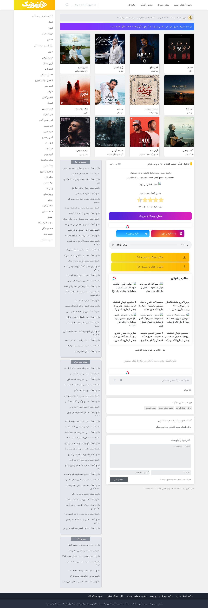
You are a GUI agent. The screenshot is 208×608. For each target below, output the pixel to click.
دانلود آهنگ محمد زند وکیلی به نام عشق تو (82, 255)
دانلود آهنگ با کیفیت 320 (149, 257)
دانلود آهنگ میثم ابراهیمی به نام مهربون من (81, 528)
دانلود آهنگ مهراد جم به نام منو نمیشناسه (82, 421)
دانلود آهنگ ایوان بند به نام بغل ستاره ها (82, 224)
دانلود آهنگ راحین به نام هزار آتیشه (84, 213)
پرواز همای (48, 194)
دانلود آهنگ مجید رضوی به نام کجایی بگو (82, 385)
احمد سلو (49, 86)
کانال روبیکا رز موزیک (150, 216)
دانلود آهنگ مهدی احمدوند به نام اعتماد (83, 438)
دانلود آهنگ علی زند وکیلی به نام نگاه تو (83, 479)
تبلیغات (132, 5)
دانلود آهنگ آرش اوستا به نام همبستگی (83, 311)
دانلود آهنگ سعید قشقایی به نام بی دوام (168, 164)
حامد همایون (47, 211)
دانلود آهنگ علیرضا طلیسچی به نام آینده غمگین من (83, 507)
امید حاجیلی (47, 109)
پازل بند (49, 188)
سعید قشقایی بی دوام (149, 361)
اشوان (50, 92)
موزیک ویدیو (47, 33)
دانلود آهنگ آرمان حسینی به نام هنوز (84, 230)
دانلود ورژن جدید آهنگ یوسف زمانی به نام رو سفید (82, 268)
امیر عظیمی (48, 126)
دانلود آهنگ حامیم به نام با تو (87, 300)
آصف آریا (49, 69)
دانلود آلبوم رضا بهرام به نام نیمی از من (84, 454)
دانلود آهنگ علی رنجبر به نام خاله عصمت (82, 235)
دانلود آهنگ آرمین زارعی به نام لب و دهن (82, 443)
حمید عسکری (47, 239)
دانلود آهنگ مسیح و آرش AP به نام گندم (82, 401)
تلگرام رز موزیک (132, 233)
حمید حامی (48, 234)
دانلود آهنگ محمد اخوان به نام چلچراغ (83, 317)
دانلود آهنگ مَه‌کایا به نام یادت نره (86, 173)
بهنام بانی (49, 177)
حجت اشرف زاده (45, 222)
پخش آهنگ (146, 5)
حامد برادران (47, 205)
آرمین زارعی (47, 57)
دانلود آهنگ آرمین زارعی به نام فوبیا (85, 407)
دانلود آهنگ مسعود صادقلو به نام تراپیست (82, 474)
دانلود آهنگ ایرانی (183, 408)
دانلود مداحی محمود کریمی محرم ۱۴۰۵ (84, 550)
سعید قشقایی (150, 408)
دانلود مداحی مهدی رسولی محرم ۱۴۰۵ (84, 570)
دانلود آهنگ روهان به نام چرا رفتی (85, 188)
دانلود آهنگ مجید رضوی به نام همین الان (82, 396)
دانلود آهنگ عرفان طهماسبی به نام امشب (82, 426)
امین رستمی (47, 137)
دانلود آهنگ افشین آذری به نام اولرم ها (83, 250)
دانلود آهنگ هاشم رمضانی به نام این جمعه (82, 286)
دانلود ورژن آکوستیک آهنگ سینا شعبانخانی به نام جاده (81, 333)
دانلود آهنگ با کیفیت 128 (149, 267)
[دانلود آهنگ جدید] (34, 5)
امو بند (50, 103)
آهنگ (186, 390)
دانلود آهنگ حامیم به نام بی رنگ (86, 494)
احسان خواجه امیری (44, 80)
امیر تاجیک (48, 114)
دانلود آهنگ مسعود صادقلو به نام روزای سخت (83, 414)
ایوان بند (49, 148)
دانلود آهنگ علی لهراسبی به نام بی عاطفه (82, 499)
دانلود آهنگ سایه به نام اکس (87, 193)
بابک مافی (48, 165)
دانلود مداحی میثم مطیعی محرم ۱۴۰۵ (84, 545)
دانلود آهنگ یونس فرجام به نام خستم (84, 261)
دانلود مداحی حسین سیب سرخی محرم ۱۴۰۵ (81, 556)
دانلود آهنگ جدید (183, 5)
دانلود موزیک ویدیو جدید (161, 596)
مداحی (50, 39)
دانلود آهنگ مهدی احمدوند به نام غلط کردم (82, 368)
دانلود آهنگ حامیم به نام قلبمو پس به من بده (82, 467)
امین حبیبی (48, 131)
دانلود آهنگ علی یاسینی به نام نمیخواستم (82, 432)
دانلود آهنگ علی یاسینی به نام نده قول (83, 379)
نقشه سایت (163, 5)
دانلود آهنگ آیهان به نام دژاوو (87, 351)
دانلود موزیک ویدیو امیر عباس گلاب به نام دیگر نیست (82, 293)
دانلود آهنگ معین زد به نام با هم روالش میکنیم (83, 521)
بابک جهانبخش (46, 160)
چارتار (50, 200)
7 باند (50, 52)
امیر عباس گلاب (46, 120)
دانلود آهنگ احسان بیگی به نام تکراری (83, 280)
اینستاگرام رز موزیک (167, 233)
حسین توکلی (47, 228)
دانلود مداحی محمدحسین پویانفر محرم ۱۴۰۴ (81, 581)
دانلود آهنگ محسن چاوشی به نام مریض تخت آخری (83, 487)
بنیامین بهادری (46, 171)
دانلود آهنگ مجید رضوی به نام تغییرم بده (82, 514)
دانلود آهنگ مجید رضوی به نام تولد (85, 460)
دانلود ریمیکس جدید (136, 596)
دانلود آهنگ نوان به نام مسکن (87, 390)
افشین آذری (47, 97)
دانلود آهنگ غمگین (115, 596)
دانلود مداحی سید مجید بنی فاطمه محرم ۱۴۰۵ (83, 563)
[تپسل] (127, 226)
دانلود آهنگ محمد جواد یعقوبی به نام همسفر (84, 201)
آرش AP (49, 143)
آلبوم (51, 28)
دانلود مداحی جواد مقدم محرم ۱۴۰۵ (85, 576)
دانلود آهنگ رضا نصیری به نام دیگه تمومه (82, 208)
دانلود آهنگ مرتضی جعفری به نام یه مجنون (81, 168)
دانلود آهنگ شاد (95, 596)
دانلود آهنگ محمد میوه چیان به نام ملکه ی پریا (81, 181)
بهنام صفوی (48, 183)
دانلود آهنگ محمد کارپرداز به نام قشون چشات (83, 243)
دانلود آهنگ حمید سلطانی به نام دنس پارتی (81, 219)
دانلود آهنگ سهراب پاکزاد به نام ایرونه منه (82, 340)
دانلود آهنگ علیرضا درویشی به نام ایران (83, 345)
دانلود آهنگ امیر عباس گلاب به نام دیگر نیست (83, 324)
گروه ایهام (48, 154)
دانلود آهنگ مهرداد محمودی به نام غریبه (83, 275)
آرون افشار (48, 63)
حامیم (50, 217)
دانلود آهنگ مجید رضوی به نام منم (85, 373)
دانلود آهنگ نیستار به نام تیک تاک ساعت (82, 306)
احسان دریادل (46, 74)
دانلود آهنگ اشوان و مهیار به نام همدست (82, 449)
